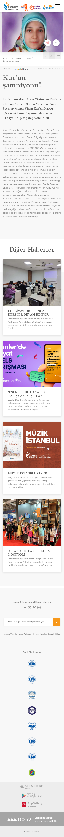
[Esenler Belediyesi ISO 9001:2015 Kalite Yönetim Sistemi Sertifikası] (32, 664)
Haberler (17, 58)
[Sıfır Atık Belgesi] (32, 772)
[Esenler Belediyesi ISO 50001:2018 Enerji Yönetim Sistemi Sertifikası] (32, 756)
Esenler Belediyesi (11, 6)
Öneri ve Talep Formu (24, 7)
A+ (52, 56)
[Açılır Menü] (57, 6)
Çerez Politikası (54, 634)
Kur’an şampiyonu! (11, 61)
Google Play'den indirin (32, 795)
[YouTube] (39, 608)
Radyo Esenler (49, 7)
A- (46, 56)
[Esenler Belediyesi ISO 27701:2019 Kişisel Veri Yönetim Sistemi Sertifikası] (32, 710)
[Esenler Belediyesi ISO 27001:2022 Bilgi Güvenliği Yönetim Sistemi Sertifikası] (32, 695)
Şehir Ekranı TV (35, 7)
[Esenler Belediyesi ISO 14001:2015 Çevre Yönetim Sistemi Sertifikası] (32, 679)
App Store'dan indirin (32, 786)
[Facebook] (25, 608)
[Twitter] (29, 608)
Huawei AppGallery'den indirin (32, 804)
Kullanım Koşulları (40, 634)
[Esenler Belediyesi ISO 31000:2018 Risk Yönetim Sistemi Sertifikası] (32, 725)
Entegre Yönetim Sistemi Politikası (17, 634)
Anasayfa (7, 58)
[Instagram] (34, 608)
